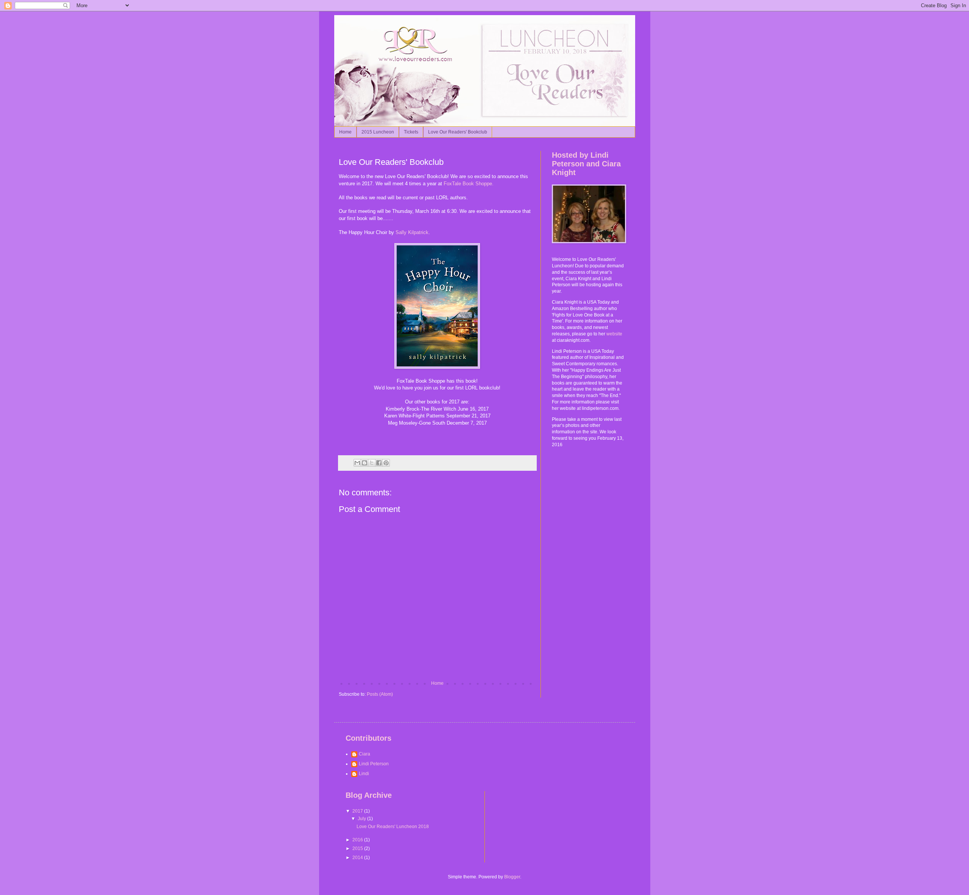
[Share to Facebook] (379, 463)
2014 (358, 857)
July (362, 818)
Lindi (364, 773)
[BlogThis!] (364, 463)
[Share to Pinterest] (386, 463)
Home (345, 132)
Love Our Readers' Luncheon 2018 (393, 826)
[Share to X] (371, 463)
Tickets (411, 132)
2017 (358, 811)
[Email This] (357, 463)
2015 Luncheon (377, 132)
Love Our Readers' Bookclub (457, 132)
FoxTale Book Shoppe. (469, 183)
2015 (358, 848)
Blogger (512, 876)
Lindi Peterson (374, 763)
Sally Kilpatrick (412, 232)
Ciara (364, 754)
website (614, 334)
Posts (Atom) (380, 694)
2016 (358, 839)
